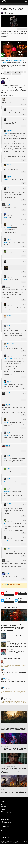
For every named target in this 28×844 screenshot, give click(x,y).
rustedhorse (9, 455)
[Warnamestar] (2, 679)
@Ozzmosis (6, 254)
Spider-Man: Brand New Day (8, 766)
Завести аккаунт (5, 819)
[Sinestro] (5, 251)
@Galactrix (6, 217)
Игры (16, 72)
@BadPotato (6, 422)
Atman (4, 697)
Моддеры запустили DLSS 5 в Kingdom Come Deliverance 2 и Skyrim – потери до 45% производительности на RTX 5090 (17, 645)
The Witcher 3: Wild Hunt (7, 622)
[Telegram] (3, 837)
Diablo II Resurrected (16, 74)
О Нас (2, 801)
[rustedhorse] (5, 456)
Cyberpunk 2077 (5, 746)
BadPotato (7, 404)
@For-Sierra (6, 318)
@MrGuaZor (6, 458)
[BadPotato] (3, 405)
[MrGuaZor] (3, 446)
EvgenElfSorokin (6, 661)
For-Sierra (7, 286)
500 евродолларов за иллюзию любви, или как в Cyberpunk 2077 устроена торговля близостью (13, 749)
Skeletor (7, 573)
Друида (21, 60)
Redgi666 (9, 315)
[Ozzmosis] (5, 224)
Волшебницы (15, 60)
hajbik (8, 109)
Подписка (3, 821)
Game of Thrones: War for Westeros (16, 634)
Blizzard (8, 72)
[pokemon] (5, 381)
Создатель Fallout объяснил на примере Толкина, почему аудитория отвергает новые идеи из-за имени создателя (13, 792)
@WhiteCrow (6, 264)
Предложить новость (6, 822)
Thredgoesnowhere (11, 343)
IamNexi (8, 304)
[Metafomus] (5, 165)
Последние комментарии (10, 659)
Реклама (3, 804)
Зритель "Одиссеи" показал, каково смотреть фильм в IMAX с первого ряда (16, 652)
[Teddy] (5, 119)
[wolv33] (3, 560)
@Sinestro (6, 481)
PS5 (25, 72)
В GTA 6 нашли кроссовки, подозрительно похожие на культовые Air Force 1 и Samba (14, 666)
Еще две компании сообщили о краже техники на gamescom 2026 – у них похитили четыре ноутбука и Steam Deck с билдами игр (14, 692)
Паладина (3, 62)
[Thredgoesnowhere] (5, 344)
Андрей (5, 12)
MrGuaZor (7, 445)
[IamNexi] (5, 304)
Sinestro (8, 250)
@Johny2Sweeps (7, 227)
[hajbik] (5, 109)
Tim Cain (3, 789)
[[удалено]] (3, 204)
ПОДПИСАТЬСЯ (9, 594)
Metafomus (9, 164)
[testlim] (5, 188)
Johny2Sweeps (10, 214)
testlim (8, 187)
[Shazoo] (4, 1)
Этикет (3, 808)
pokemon (9, 381)
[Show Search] (18, 1)
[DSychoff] (2, 688)
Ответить (24, 99)
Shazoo (3, 829)
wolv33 (6, 560)
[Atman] (2, 698)
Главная (3, 803)
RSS (2, 811)
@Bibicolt (6, 112)
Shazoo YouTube (5, 830)
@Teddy (5, 133)
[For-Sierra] (3, 286)
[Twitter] (6, 837)
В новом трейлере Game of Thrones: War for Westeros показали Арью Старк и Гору (17, 636)
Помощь (3, 809)
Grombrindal (9, 130)
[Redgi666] (5, 316)
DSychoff (5, 687)
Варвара (8, 60)
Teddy (8, 118)
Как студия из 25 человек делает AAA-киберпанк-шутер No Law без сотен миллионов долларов (13, 675)
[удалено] (7, 204)
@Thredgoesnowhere (8, 358)
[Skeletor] (3, 573)
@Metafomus (7, 179)
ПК (5, 72)
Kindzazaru (5, 669)
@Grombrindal (7, 168)
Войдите (6, 584)
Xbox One (21, 72)
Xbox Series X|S (8, 74)
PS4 (12, 72)
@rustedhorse (7, 471)
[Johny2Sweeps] (5, 214)
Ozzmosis (9, 224)
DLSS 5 (8, 641)
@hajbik (5, 122)
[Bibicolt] (3, 99)
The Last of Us (4, 725)
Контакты (3, 806)
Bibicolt (6, 99)
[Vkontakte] (8, 837)
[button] (3, 4)
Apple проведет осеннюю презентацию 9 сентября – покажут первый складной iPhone (13, 683)
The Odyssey (10, 649)
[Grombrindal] (5, 131)
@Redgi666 (6, 328)
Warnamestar (6, 678)
